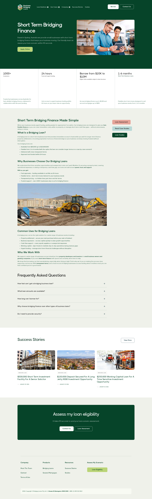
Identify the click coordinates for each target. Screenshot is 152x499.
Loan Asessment (84, 428)
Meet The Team (26, 468)
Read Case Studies (122, 128)
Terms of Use (25, 477)
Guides (87, 7)
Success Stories (77, 7)
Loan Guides (119, 135)
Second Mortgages (50, 473)
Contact (24, 473)
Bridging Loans (48, 468)
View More (128, 340)
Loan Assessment (121, 122)
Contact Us (66, 428)
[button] (42, 7)
